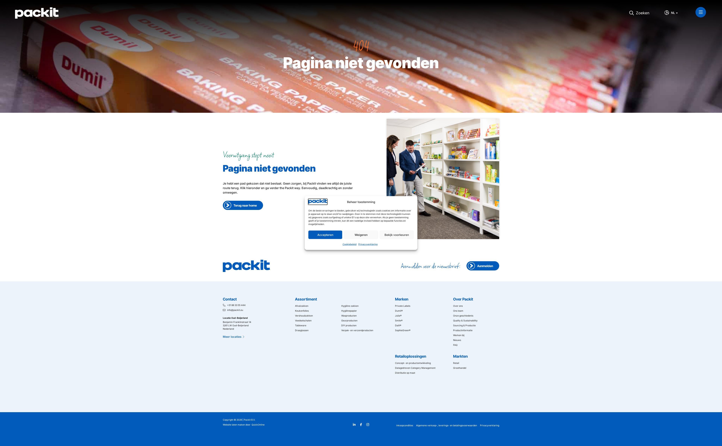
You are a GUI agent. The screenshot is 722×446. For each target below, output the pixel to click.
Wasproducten (349, 315)
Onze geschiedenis (463, 315)
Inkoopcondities (404, 425)
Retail (456, 363)
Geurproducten (349, 320)
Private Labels (402, 305)
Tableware (300, 325)
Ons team (458, 310)
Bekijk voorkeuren (397, 234)
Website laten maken (234, 424)
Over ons (458, 305)
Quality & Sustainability (465, 320)
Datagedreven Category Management (415, 367)
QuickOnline (258, 424)
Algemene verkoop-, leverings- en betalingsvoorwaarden (446, 425)
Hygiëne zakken (350, 305)
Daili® (398, 325)
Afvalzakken (301, 305)
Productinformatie (462, 330)
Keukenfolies (302, 310)
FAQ (455, 345)
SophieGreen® (402, 330)
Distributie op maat (405, 372)
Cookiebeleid (349, 244)
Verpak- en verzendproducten (357, 330)
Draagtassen (302, 330)
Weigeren (361, 234)
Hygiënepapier (349, 310)
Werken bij (458, 335)
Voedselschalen (303, 320)
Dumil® (399, 310)
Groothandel (459, 367)
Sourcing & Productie (464, 325)
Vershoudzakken (304, 315)
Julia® (398, 315)
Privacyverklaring (368, 244)
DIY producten (348, 325)
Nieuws (457, 340)
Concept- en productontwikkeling (413, 363)
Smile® (399, 320)
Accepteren (325, 234)
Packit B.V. (249, 419)
